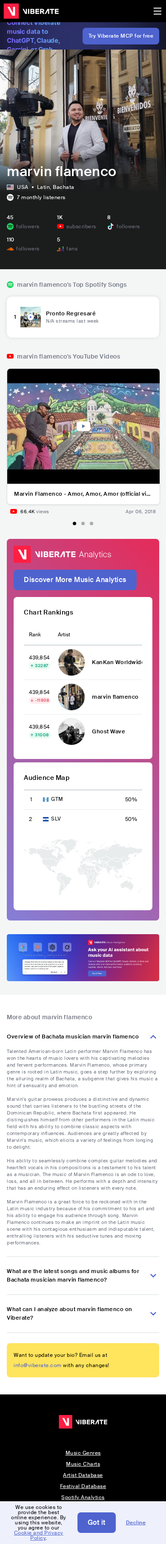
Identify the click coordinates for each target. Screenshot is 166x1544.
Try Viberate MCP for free (121, 35)
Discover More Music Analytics (75, 579)
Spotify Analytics (83, 1497)
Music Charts (83, 1464)
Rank (35, 634)
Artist (64, 634)
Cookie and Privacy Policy (38, 1535)
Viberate (31, 11)
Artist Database (83, 1475)
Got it (97, 1522)
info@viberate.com (38, 1365)
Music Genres (83, 1453)
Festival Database (83, 1486)
